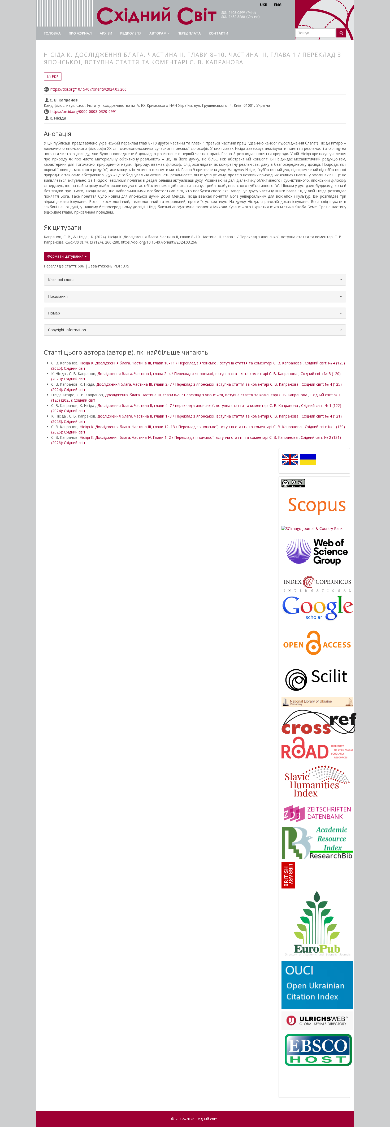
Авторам (158, 33)
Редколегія (130, 33)
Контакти (218, 33)
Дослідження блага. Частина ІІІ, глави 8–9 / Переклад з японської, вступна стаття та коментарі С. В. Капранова (206, 394)
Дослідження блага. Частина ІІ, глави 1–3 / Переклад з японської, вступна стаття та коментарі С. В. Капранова (198, 416)
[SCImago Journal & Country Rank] (312, 528)
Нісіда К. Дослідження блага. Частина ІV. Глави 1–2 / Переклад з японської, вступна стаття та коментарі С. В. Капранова (189, 437)
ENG (277, 4)
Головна (52, 33)
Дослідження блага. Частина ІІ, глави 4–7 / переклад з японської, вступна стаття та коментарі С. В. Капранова (198, 405)
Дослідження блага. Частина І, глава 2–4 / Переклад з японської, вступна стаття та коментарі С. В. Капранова (197, 373)
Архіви (106, 33)
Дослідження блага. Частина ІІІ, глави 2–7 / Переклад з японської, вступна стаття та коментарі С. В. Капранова (198, 384)
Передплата (189, 33)
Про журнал (80, 33)
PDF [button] (54, 76)
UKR (263, 4)
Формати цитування (66, 256)
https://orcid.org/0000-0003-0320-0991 (83, 111)
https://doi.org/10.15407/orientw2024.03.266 (88, 89)
